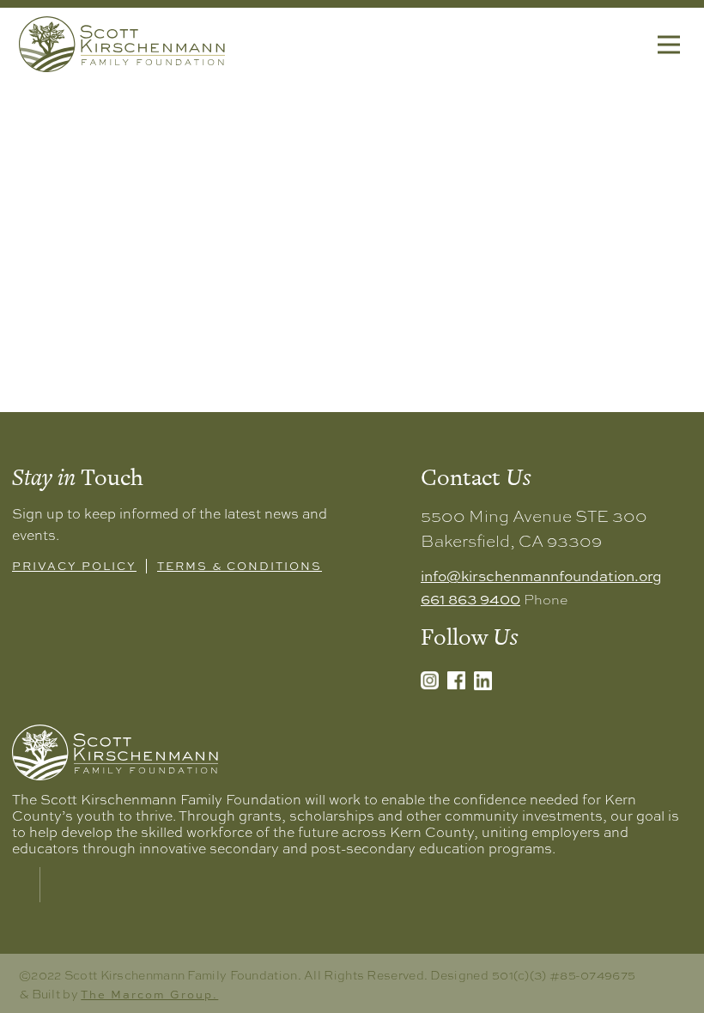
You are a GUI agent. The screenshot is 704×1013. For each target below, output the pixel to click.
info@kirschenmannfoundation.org (541, 575)
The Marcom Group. (149, 994)
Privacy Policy (74, 565)
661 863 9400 (470, 598)
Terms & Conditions (239, 565)
